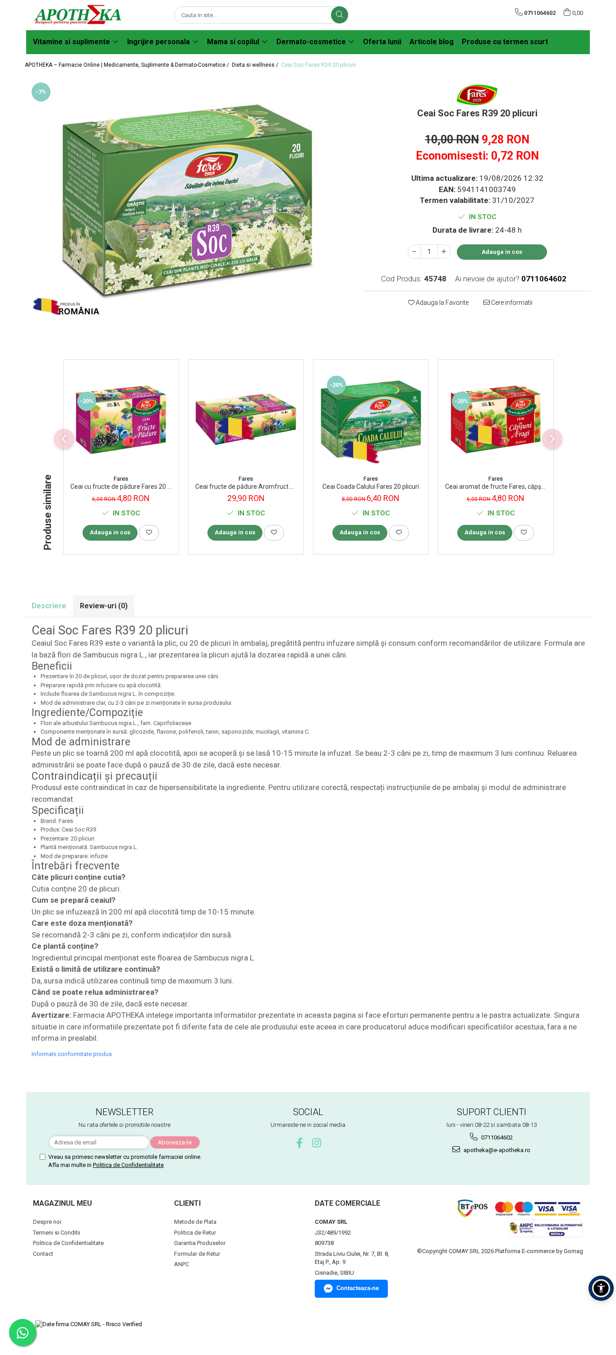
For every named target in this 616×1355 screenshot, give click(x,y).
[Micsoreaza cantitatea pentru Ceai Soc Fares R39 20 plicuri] (414, 251)
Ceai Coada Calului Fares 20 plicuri (370, 486)
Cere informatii (511, 302)
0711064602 (496, 1137)
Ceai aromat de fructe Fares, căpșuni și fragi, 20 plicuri (496, 486)
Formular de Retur (197, 1253)
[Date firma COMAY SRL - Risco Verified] (88, 1324)
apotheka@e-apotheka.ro (496, 1150)
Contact (43, 1253)
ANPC (181, 1264)
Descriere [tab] (49, 606)
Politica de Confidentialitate (128, 1165)
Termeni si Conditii (56, 1232)
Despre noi (47, 1221)
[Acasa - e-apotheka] (78, 15)
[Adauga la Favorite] (149, 532)
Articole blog (431, 41)
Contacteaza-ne (357, 1288)
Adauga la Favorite (441, 302)
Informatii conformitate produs (72, 1054)
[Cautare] (339, 14)
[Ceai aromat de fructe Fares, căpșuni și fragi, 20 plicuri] (496, 419)
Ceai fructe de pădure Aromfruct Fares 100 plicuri (246, 486)
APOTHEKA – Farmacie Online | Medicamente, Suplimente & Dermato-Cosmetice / (127, 65)
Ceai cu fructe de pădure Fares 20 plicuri (121, 486)
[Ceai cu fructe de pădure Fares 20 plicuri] (121, 419)
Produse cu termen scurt (505, 41)
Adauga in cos (502, 251)
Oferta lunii (382, 41)
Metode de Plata (195, 1221)
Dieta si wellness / (256, 65)
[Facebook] (300, 1143)
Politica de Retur (195, 1232)
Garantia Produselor (199, 1243)
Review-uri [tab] (104, 606)
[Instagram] (317, 1143)
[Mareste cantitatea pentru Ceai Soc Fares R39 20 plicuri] (444, 251)
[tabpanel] (187, 202)
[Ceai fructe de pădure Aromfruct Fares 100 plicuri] (246, 419)
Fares (121, 478)
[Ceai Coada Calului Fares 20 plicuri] (371, 419)
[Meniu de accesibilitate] (601, 1288)
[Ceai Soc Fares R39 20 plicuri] (187, 202)
